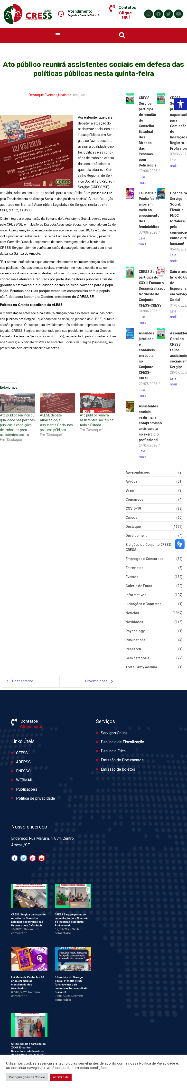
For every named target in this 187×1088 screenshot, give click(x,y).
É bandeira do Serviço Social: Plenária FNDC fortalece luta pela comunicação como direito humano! (71, 985)
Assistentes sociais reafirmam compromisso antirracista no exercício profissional (150, 423)
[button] (180, 104)
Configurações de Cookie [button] (27, 1077)
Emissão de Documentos (122, 760)
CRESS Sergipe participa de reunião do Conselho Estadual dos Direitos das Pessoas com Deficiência (148, 131)
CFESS (22, 753)
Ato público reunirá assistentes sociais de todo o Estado (96, 420)
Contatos (127, 7)
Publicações (26, 789)
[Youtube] (178, 14)
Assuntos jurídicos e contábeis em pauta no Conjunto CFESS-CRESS (147, 355)
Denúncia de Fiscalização (122, 742)
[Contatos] (112, 8)
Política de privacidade (35, 798)
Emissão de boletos (118, 769)
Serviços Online (114, 733)
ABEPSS (23, 762)
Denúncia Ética (113, 751)
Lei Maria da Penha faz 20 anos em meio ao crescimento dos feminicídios (149, 210)
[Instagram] (148, 14)
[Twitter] (168, 14)
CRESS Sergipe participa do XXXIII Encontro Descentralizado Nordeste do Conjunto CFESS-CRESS (152, 288)
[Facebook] (158, 14)
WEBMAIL (24, 780)
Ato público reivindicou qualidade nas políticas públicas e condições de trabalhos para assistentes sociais (17, 425)
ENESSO (23, 771)
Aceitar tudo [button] (61, 1077)
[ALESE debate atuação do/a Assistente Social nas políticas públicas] (57, 403)
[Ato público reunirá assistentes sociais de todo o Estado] (97, 403)
